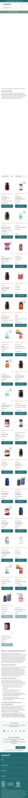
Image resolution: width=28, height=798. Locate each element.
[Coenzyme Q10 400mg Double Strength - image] (7, 394)
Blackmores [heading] (4, 462)
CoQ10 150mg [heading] (4, 464)
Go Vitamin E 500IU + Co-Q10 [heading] (18, 464)
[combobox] (14, 8)
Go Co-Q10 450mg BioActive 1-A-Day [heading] (5, 228)
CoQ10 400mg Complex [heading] (20, 581)
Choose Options (7, 206)
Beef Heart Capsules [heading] (6, 637)
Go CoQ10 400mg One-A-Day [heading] (5, 198)
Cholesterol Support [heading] (6, 581)
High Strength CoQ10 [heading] (20, 609)
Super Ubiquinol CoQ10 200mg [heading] (18, 523)
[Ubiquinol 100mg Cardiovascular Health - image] (7, 364)
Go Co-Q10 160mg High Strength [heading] (5, 317)
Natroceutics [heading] (18, 491)
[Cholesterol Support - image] (7, 570)
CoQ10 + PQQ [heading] (4, 609)
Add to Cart (21, 206)
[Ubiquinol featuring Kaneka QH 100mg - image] (7, 540)
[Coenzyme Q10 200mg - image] (21, 216)
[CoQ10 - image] (21, 305)
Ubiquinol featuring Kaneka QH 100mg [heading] (5, 553)
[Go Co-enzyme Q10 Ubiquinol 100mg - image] (7, 276)
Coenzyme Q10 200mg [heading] (20, 227)
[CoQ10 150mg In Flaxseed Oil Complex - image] (21, 186)
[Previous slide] (1, 12)
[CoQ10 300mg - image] (21, 247)
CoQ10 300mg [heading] (18, 258)
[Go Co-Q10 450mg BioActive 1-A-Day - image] (7, 216)
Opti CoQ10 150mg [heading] (19, 346)
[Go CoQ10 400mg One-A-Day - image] (7, 186)
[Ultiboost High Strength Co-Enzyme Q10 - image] (7, 247)
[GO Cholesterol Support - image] (21, 394)
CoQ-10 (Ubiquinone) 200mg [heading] (20, 435)
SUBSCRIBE (20, 747)
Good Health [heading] (18, 344)
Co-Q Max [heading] (17, 287)
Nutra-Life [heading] (17, 256)
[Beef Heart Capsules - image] (7, 626)
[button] (20, 4)
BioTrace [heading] (17, 550)
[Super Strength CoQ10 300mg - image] (7, 511)
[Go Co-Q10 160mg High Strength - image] (7, 305)
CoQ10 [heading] (16, 317)
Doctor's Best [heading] (4, 550)
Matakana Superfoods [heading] (20, 432)
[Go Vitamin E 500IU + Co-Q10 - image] (21, 452)
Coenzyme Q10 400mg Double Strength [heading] (6, 406)
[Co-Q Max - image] (21, 276)
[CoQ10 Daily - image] (21, 540)
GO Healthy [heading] (3, 196)
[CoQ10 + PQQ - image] (7, 598)
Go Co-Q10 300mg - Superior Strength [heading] (19, 376)
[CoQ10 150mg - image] (7, 452)
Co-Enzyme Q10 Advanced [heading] (18, 494)
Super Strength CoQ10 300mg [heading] (5, 523)
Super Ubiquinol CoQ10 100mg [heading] (5, 494)
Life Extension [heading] (4, 491)
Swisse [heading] (2, 256)
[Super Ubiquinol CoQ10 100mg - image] (7, 482)
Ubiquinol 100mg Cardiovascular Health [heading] (6, 376)
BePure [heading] (16, 315)
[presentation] (7, 199)
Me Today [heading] (3, 432)
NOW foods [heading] (3, 374)
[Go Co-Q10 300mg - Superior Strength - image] (21, 364)
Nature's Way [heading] (18, 607)
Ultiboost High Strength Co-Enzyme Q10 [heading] (7, 259)
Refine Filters (5, 176)
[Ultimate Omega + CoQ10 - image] (7, 335)
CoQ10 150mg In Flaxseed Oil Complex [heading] (20, 198)
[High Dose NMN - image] (7, 423)
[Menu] (1, 4)
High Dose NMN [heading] (4, 434)
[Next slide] (26, 12)
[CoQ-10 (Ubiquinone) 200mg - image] (21, 423)
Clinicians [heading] (17, 225)
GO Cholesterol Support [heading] (20, 405)
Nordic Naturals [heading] (5, 344)
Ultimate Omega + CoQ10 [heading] (5, 347)
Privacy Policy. (20, 750)
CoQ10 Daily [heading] (18, 552)
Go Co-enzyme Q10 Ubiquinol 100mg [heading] (5, 288)
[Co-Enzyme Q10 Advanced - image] (21, 482)
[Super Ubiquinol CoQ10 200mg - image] (21, 511)
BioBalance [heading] (17, 196)
